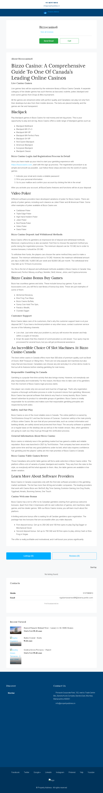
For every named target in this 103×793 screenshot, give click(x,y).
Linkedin (48, 772)
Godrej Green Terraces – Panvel (37, 650)
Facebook (15, 772)
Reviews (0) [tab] (74, 556)
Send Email (49, 41)
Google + (37, 772)
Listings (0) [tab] (29, 556)
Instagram (60, 772)
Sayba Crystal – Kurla (33, 638)
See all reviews (47, 32)
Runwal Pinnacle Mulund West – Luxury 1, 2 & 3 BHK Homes (48, 628)
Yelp (82, 772)
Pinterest (72, 772)
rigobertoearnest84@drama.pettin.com (76, 598)
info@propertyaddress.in (51, 6)
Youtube (90, 772)
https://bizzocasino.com (21, 165)
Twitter (26, 772)
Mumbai (11, 693)
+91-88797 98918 (51, 3)
